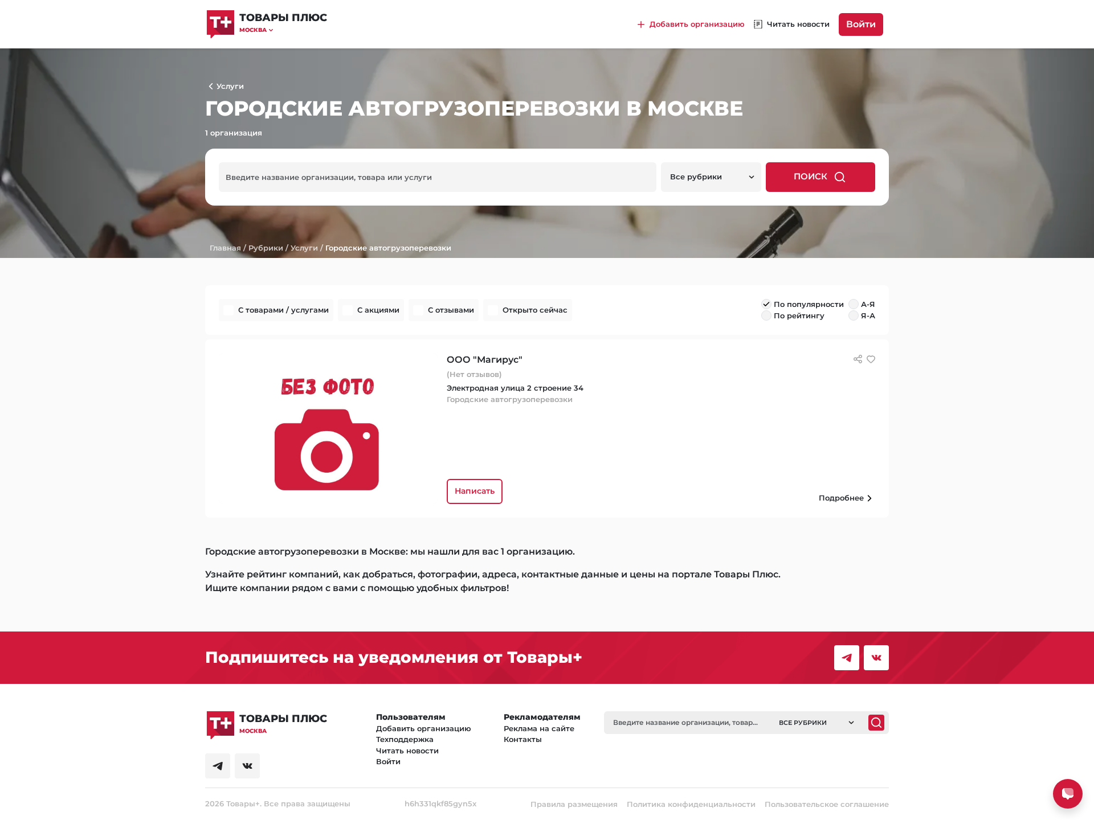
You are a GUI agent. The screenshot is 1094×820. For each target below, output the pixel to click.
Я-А (868, 315)
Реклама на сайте (539, 728)
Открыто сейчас (535, 309)
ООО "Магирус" (484, 359)
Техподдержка (405, 739)
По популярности (809, 304)
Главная (225, 247)
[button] (283, 30)
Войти (861, 24)
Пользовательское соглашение (827, 804)
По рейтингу (799, 315)
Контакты (523, 739)
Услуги (304, 247)
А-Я (868, 304)
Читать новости (407, 750)
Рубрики (265, 247)
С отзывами (451, 309)
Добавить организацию (423, 728)
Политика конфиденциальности (691, 804)
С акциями (378, 309)
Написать (475, 491)
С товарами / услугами (283, 309)
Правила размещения (574, 804)
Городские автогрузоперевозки (388, 247)
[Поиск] (876, 723)
